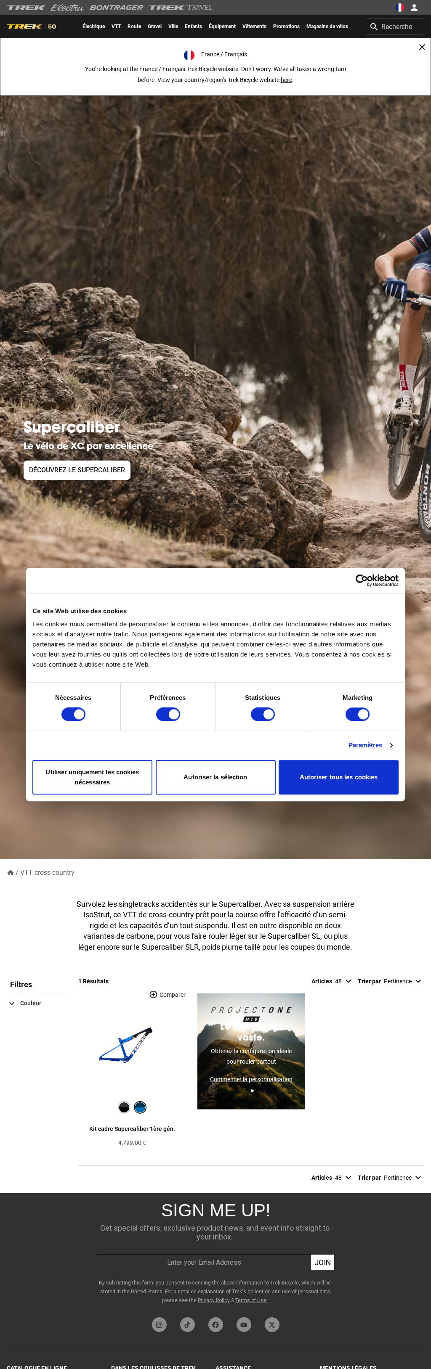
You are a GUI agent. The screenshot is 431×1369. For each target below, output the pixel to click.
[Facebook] (215, 1324)
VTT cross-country (47, 872)
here (286, 80)
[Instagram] (159, 1324)
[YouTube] (244, 1324)
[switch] (168, 714)
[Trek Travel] (181, 7)
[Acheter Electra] (68, 7)
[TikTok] (187, 1324)
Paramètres (366, 745)
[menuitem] (93, 26)
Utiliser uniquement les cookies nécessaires (92, 777)
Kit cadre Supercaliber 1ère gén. (132, 1128)
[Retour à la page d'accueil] (10, 872)
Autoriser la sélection (215, 777)
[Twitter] (272, 1324)
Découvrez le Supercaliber (77, 470)
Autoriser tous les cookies (339, 777)
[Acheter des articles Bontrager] (117, 7)
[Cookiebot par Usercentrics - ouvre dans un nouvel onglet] (362, 580)
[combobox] (395, 26)
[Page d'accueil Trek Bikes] (26, 7)
